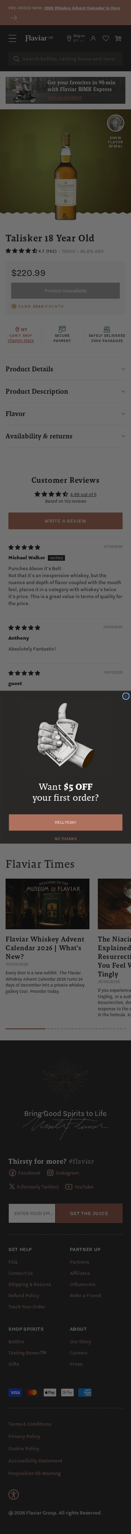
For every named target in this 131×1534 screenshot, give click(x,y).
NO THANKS (65, 838)
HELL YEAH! (66, 822)
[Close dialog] (126, 696)
